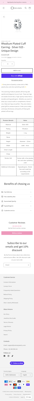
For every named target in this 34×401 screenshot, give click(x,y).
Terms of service (17, 394)
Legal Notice (7, 326)
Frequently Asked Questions (12, 290)
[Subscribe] (28, 265)
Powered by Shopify (18, 391)
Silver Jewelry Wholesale (11, 302)
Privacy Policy (8, 330)
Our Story (6, 314)
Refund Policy (8, 294)
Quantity (3, 60)
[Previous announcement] (3, 2)
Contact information (14, 397)
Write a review (17, 233)
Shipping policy (26, 394)
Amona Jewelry (10, 391)
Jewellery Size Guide (10, 318)
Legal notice (23, 397)
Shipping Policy (8, 298)
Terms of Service (8, 322)
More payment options (17, 80)
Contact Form (8, 286)
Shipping (9, 57)
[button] (4, 8)
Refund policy (28, 391)
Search (6, 334)
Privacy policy (8, 394)
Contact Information (10, 282)
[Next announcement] (31, 2)
